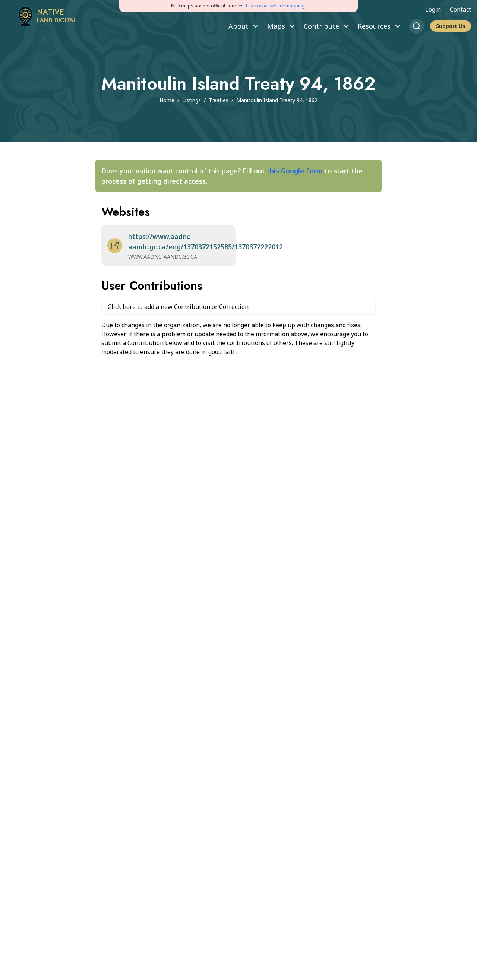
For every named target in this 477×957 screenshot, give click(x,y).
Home (166, 100)
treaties (218, 100)
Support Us (450, 25)
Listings (191, 100)
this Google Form (295, 170)
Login (433, 9)
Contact (460, 9)
